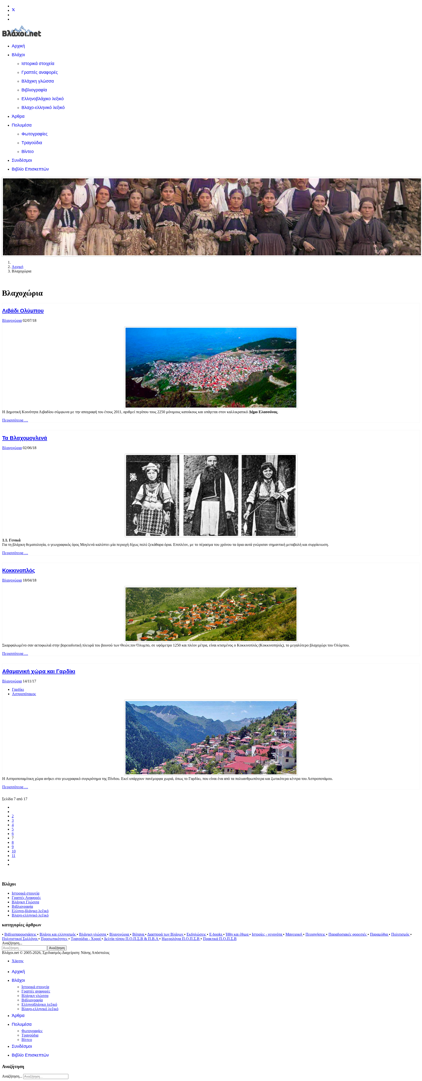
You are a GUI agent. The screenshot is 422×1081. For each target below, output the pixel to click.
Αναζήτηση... (12, 943)
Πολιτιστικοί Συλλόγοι (20, 939)
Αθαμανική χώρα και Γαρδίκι (38, 671)
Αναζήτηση (57, 948)
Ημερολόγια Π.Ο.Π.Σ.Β (181, 939)
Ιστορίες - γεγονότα (267, 934)
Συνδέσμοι (22, 160)
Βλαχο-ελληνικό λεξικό (43, 107)
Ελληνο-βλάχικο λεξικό (30, 911)
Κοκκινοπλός (18, 570)
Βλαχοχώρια (12, 320)
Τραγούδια (31, 142)
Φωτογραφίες (34, 133)
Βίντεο (27, 151)
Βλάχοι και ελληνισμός (58, 934)
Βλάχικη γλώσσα (37, 81)
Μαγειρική (294, 934)
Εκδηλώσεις (197, 934)
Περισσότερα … (15, 420)
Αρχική (18, 45)
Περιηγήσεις (316, 934)
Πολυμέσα (22, 125)
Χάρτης (17, 961)
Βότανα (138, 934)
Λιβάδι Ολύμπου (23, 311)
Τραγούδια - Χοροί (86, 939)
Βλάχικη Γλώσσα (25, 902)
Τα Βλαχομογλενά (24, 438)
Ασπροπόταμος (24, 694)
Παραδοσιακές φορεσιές (348, 934)
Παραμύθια (379, 934)
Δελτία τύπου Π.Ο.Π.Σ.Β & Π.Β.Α (131, 939)
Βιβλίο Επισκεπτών (30, 169)
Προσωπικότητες (54, 939)
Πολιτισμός (400, 934)
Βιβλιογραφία (34, 89)
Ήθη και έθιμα (237, 934)
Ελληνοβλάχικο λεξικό (42, 98)
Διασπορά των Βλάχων (165, 934)
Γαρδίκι (18, 689)
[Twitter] (13, 10)
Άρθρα (18, 116)
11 (13, 856)
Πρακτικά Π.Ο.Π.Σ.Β (220, 939)
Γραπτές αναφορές (39, 72)
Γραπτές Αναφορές (26, 898)
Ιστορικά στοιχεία (37, 63)
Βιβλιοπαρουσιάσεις (20, 934)
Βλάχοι (18, 54)
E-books (216, 934)
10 (14, 851)
